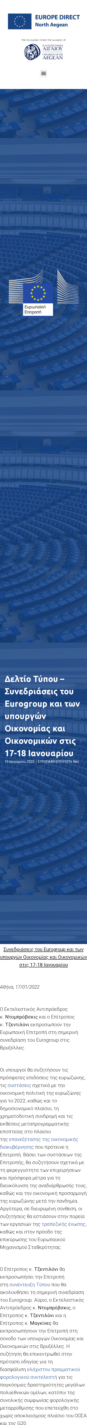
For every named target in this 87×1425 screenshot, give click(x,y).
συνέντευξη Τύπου (30, 1284)
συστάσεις (19, 1085)
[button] (43, 73)
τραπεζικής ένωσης (63, 1224)
